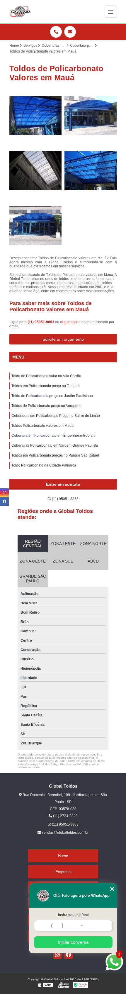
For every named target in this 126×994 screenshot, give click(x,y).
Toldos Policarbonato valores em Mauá (42, 426)
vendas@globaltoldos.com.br (64, 833)
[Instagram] (57, 954)
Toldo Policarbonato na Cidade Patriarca (43, 465)
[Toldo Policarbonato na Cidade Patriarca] (35, 116)
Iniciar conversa (73, 942)
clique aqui (69, 322)
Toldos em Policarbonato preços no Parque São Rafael (55, 455)
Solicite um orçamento (63, 339)
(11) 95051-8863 (41, 322)
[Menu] (110, 11)
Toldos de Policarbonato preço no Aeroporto (46, 406)
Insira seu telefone (73, 915)
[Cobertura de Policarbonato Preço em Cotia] (35, 226)
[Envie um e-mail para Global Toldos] (70, 32)
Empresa (63, 872)
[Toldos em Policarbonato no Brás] (90, 171)
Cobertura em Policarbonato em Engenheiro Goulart (53, 436)
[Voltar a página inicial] (20, 12)
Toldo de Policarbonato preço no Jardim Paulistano (52, 396)
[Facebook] (68, 954)
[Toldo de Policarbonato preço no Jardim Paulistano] (35, 171)
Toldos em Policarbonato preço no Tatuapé (45, 386)
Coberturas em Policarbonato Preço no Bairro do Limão (55, 416)
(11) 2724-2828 (65, 816)
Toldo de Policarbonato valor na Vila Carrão (46, 376)
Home (63, 856)
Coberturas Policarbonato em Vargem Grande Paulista (54, 445)
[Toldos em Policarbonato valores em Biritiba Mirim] (90, 116)
